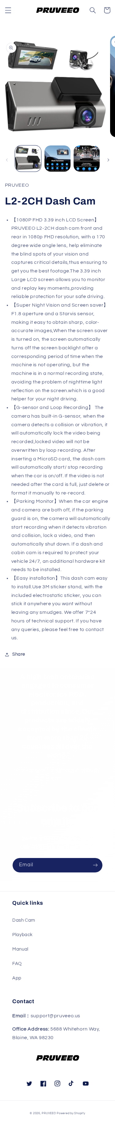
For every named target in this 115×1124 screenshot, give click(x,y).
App (16, 978)
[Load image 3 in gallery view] (87, 158)
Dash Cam (23, 920)
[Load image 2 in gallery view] (57, 158)
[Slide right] (108, 160)
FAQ (17, 963)
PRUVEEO (49, 1113)
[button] (8, 10)
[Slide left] (6, 160)
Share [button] (18, 654)
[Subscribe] (95, 865)
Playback (22, 934)
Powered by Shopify (71, 1113)
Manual (20, 949)
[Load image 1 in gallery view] (28, 158)
